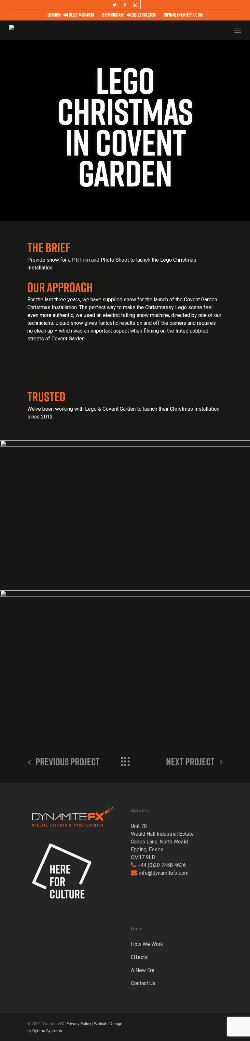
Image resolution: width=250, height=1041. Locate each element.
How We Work (147, 944)
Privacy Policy (78, 1023)
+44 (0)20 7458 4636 (162, 865)
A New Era (142, 970)
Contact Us (143, 983)
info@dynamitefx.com (163, 873)
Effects (139, 957)
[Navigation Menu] (237, 30)
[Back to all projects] (125, 759)
